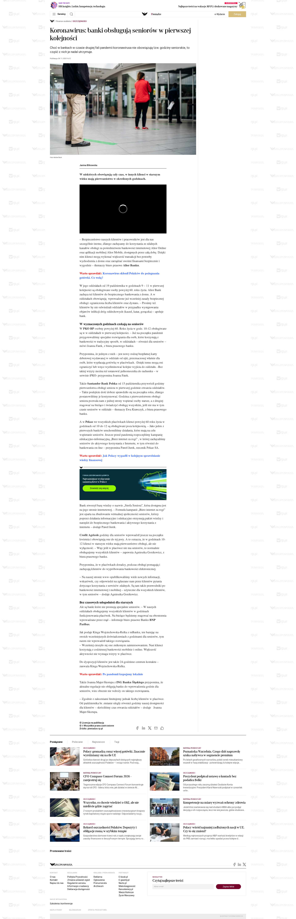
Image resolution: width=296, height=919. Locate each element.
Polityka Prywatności (77, 877)
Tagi (116, 741)
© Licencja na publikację (92, 722)
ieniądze (156, 14)
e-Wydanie (220, 14)
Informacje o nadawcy (78, 886)
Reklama (98, 877)
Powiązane (56, 741)
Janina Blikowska (88, 165)
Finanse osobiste (63, 21)
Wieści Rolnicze (126, 892)
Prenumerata (100, 883)
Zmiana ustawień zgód (78, 880)
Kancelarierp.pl (126, 889)
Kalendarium (75, 910)
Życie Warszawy (126, 895)
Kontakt (54, 880)
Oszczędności (80, 21)
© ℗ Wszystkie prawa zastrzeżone (97, 725)
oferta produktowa (97, 910)
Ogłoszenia (99, 880)
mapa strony (56, 910)
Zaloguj (237, 14)
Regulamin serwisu (76, 883)
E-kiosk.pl (123, 877)
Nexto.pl (123, 883)
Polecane (77, 741)
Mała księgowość (127, 886)
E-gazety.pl (124, 880)
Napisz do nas (57, 883)
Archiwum (99, 886)
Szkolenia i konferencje (61, 903)
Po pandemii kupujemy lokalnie (123, 674)
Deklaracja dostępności (78, 889)
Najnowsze (98, 741)
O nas (53, 877)
